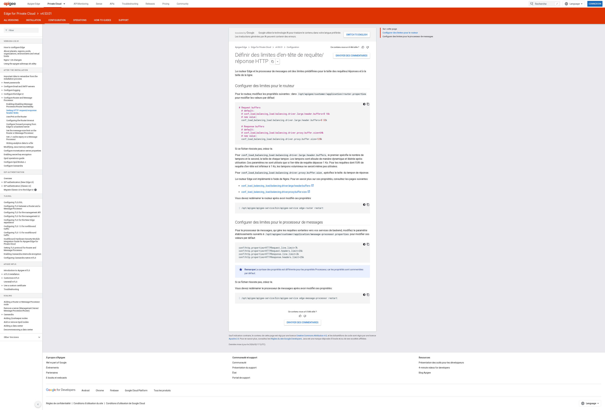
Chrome (100, 390)
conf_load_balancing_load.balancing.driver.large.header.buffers (275, 185)
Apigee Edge (33, 4)
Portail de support (241, 377)
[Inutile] (367, 47)
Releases (150, 4)
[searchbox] (21, 30)
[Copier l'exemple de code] (368, 104)
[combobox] (544, 4)
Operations (79, 20)
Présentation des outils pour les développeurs (441, 362)
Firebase (114, 390)
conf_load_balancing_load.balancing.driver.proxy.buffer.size (274, 191)
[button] (21, 83)
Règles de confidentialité (58, 403)
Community (182, 4)
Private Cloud (54, 4)
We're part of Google (56, 362)
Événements (52, 367)
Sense (99, 4)
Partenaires (52, 372)
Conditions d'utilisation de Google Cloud (125, 403)
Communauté (239, 362)
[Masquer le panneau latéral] (38, 404)
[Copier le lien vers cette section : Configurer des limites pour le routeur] (297, 86)
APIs (112, 4)
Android (85, 390)
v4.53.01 (46, 13)
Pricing (165, 4)
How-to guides (102, 20)
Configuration (57, 20)
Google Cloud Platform (136, 390)
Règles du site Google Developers (286, 339)
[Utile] (362, 47)
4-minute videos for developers (434, 367)
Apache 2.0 (234, 339)
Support (124, 20)
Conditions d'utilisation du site (88, 403)
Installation (33, 20)
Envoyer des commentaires (351, 55)
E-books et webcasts (56, 377)
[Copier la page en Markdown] (273, 61)
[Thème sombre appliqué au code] (364, 104)
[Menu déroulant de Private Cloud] (65, 4)
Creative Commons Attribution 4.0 (311, 335)
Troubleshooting (130, 4)
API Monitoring (81, 4)
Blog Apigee (425, 372)
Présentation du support (244, 367)
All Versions (11, 20)
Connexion (595, 4)
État (234, 372)
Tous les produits (162, 390)
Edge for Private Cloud (19, 13)
